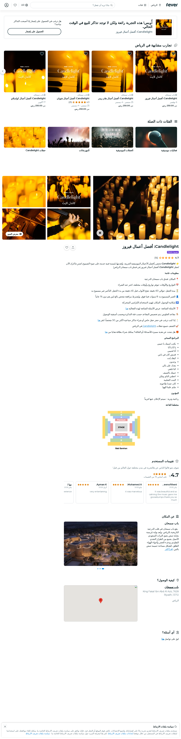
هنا (127, 308)
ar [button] (22, 5)
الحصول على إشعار (34, 31)
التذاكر (31, 256)
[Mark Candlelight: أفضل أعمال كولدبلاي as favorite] (42, 53)
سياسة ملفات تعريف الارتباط (38, 733)
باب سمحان (172, 587)
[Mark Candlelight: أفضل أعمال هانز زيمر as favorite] (130, 53)
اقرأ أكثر (169, 549)
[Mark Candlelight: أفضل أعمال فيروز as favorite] (173, 53)
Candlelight (149, 326)
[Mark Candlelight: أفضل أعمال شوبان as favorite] (86, 53)
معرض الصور (12, 234)
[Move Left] (3, 71)
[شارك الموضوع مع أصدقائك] (73, 247)
